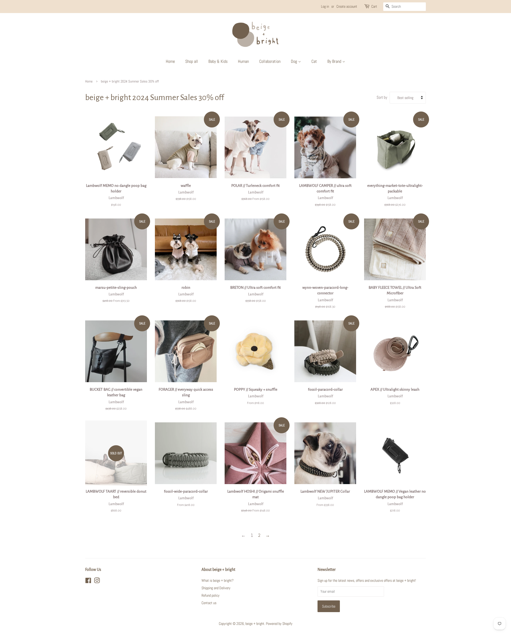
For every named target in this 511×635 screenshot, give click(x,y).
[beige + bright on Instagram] (97, 581)
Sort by (382, 97)
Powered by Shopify (279, 623)
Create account (346, 6)
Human (243, 61)
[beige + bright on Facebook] (88, 581)
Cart (374, 6)
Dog (294, 61)
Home (170, 61)
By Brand (334, 61)
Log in (325, 6)
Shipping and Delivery (215, 587)
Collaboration (270, 61)
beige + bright (254, 623)
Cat (314, 61)
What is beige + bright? (217, 580)
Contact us (208, 602)
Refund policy (210, 595)
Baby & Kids (218, 61)
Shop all (191, 61)
